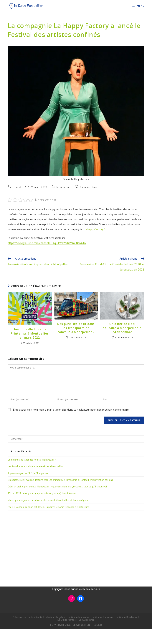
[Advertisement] (76, 544)
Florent (17, 187)
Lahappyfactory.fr (95, 229)
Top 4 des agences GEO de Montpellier (28, 473)
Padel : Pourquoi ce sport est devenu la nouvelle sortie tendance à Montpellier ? (49, 507)
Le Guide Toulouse (102, 617)
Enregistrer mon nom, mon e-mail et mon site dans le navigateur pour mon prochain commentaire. (71, 409)
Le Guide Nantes (66, 619)
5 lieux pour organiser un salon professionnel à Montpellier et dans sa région (48, 500)
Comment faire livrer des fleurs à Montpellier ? (32, 459)
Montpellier (64, 187)
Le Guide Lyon (87, 619)
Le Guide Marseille (78, 617)
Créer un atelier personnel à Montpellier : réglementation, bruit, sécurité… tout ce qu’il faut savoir (58, 486)
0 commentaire (89, 187)
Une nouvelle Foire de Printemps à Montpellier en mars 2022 (29, 333)
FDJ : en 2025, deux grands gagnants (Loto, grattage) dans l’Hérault (42, 493)
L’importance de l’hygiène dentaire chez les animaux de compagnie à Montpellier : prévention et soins (60, 479)
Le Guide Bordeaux (126, 617)
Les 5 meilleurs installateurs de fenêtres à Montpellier (35, 466)
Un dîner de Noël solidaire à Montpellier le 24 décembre (122, 328)
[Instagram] (71, 598)
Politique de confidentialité (27, 617)
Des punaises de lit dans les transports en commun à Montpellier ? (76, 328)
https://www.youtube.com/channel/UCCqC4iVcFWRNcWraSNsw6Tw (47, 243)
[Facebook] (80, 598)
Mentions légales (55, 617)
